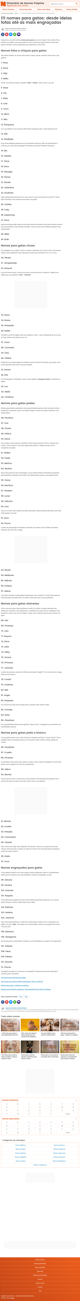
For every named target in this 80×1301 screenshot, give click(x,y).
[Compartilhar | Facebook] (2, 34)
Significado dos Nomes (7, 13)
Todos (68, 1114)
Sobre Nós (40, 1271)
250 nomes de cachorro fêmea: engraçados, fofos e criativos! (22, 981)
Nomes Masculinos (10, 1118)
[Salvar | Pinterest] (6, 34)
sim (21, 997)
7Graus (12, 1298)
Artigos (16, 13)
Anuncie (40, 1279)
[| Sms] (18, 34)
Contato (40, 1287)
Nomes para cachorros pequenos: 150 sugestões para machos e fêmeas (26, 989)
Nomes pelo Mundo (40, 1263)
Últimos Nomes (40, 1259)
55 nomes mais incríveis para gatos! (13, 978)
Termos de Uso (40, 1283)
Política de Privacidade (40, 1275)
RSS (40, 1291)
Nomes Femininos (10, 1100)
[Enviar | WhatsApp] (14, 34)
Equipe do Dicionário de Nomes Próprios (16, 1008)
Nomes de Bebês (40, 1267)
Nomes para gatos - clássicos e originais (15, 985)
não (26, 997)
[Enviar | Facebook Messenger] (10, 34)
